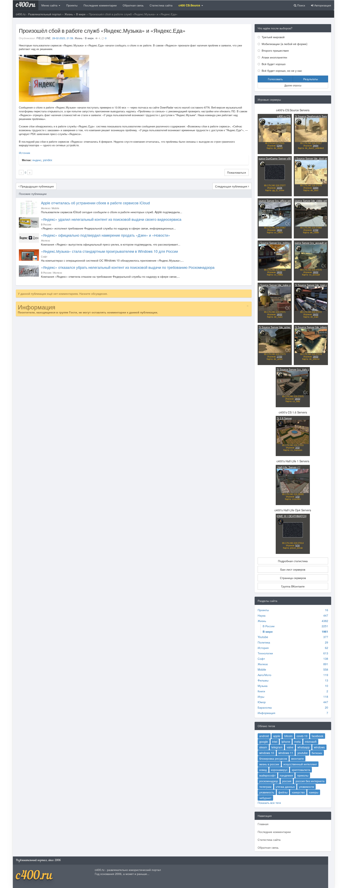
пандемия (286, 775)
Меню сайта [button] (49, 5)
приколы (302, 775)
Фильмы (263, 680)
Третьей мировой (273, 37)
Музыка (262, 686)
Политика (264, 642)
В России (269, 626)
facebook (317, 736)
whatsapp (303, 747)
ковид (263, 770)
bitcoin (288, 736)
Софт (261, 659)
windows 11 (285, 753)
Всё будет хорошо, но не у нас (281, 71)
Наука (261, 615)
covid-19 (302, 736)
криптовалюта (301, 770)
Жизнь (68, 14)
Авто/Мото (264, 675)
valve (290, 747)
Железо (263, 664)
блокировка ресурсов (273, 758)
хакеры (313, 792)
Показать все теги (269, 803)
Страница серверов (293, 578)
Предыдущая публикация (36, 186)
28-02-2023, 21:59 (62, 38)
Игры (261, 697)
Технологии (265, 653)
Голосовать (275, 79)
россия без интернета (310, 781)
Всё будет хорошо (273, 64)
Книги (261, 691)
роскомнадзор (268, 781)
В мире (81, 14)
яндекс (36, 160)
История (263, 648)
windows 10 (266, 753)
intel (274, 742)
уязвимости (306, 787)
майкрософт (267, 775)
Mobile (262, 669)
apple (276, 736)
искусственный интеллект (300, 764)
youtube (302, 753)
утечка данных (285, 787)
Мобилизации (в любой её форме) (284, 44)
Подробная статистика (293, 561)
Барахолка (265, 707)
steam (263, 747)
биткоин (317, 753)
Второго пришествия (275, 50)
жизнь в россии (269, 764)
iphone (286, 742)
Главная (263, 824)
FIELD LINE (44, 38)
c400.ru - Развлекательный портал (38, 14)
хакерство (298, 792)
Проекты (72, 5)
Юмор (262, 702)
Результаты (310, 79)
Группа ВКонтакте (293, 586)
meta (297, 742)
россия (286, 781)
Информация (266, 713)
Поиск (300, 5)
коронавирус (279, 770)
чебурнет (265, 798)
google (263, 742)
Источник (24, 153)
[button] (191, 5)
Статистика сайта (161, 5)
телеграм (265, 787)
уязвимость (266, 792)
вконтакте (297, 758)
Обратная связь (133, 5)
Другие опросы (292, 85)
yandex (47, 160)
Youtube (263, 637)
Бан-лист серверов (292, 569)
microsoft (310, 742)
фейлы (283, 792)
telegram (277, 747)
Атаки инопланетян (274, 57)
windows (319, 747)
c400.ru (25, 5)
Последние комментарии (100, 5)
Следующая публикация (231, 186)
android (264, 736)
